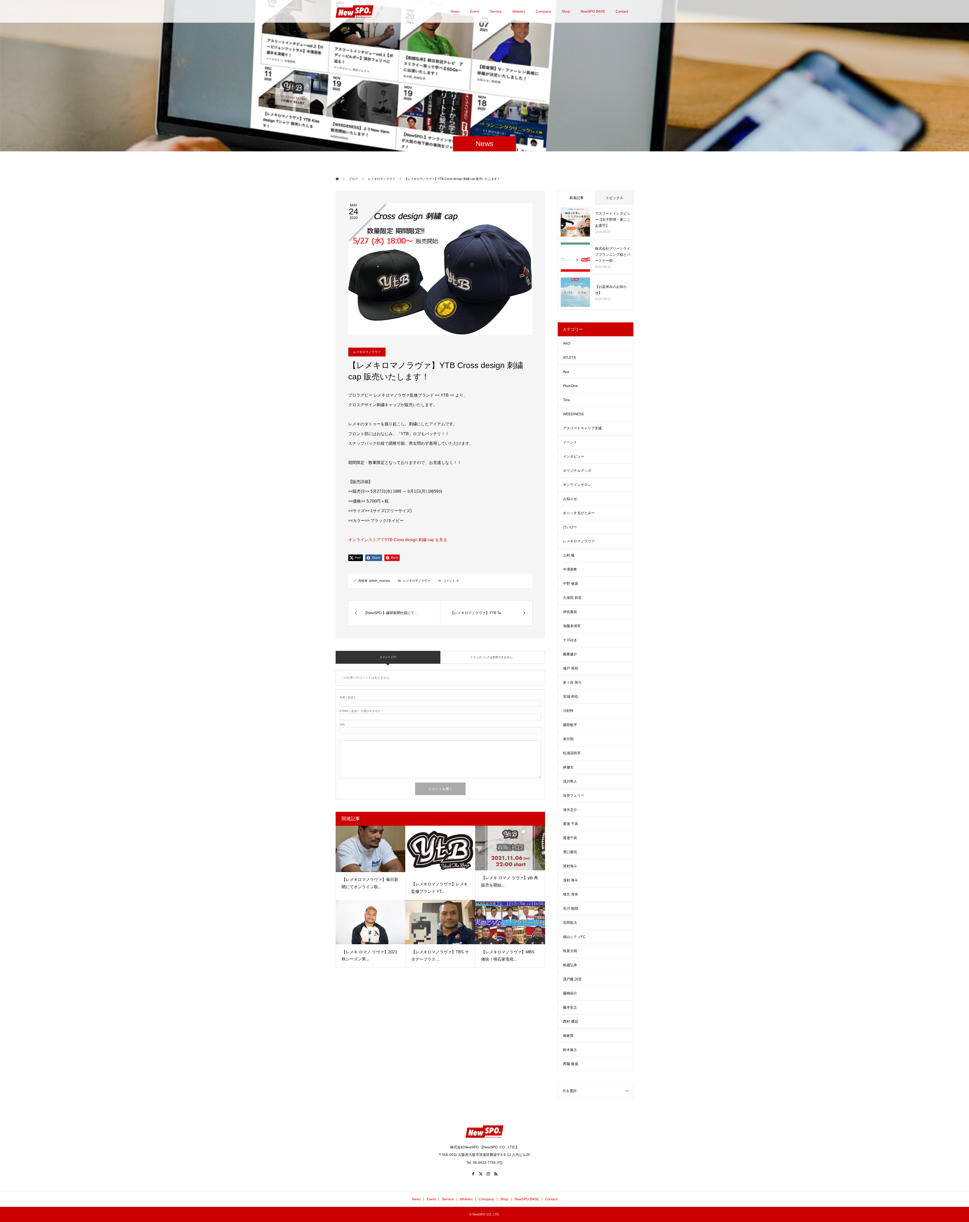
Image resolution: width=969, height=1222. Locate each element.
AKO (566, 343)
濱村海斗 (570, 866)
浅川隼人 (570, 781)
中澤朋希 (570, 569)
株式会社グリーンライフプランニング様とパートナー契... (612, 254)
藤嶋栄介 (570, 993)
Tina (566, 400)
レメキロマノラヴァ (367, 352)
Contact (622, 11)
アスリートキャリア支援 (582, 428)
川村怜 (568, 711)
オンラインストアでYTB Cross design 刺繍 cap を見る (397, 540)
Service (496, 11)
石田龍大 (570, 923)
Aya (566, 372)
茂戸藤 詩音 (572, 979)
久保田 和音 (572, 598)
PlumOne (570, 386)
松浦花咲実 (572, 753)
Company (543, 11)
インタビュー (573, 456)
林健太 (568, 767)
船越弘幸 (570, 965)
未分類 (568, 739)
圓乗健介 (570, 654)
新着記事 (577, 198)
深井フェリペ (573, 795)
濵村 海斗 (570, 880)
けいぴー (570, 527)
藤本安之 (570, 1007)
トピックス (614, 198)
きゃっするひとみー (579, 513)
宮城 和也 (570, 697)
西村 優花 (570, 1021)
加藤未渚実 (572, 626)
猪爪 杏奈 (570, 894)
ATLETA (569, 357)
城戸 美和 (570, 668)
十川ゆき (570, 640)
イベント (570, 442)
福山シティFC (574, 937)
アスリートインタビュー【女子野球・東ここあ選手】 (612, 219)
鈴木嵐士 (570, 1050)
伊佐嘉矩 (570, 612)
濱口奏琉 (570, 852)
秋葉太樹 (570, 951)
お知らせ (570, 499)
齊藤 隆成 (570, 1064)
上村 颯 (569, 555)
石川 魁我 (570, 908)
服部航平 (570, 725)
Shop (566, 11)
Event (474, 11)
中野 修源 (570, 583)
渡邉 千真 (570, 824)
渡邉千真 (570, 838)
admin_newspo (379, 580)
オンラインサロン (577, 485)
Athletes (518, 11)
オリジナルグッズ (577, 470)
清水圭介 (570, 810)
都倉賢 (568, 1036)
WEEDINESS (573, 414)
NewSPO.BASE (593, 11)
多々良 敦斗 (572, 682)
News (455, 11)
